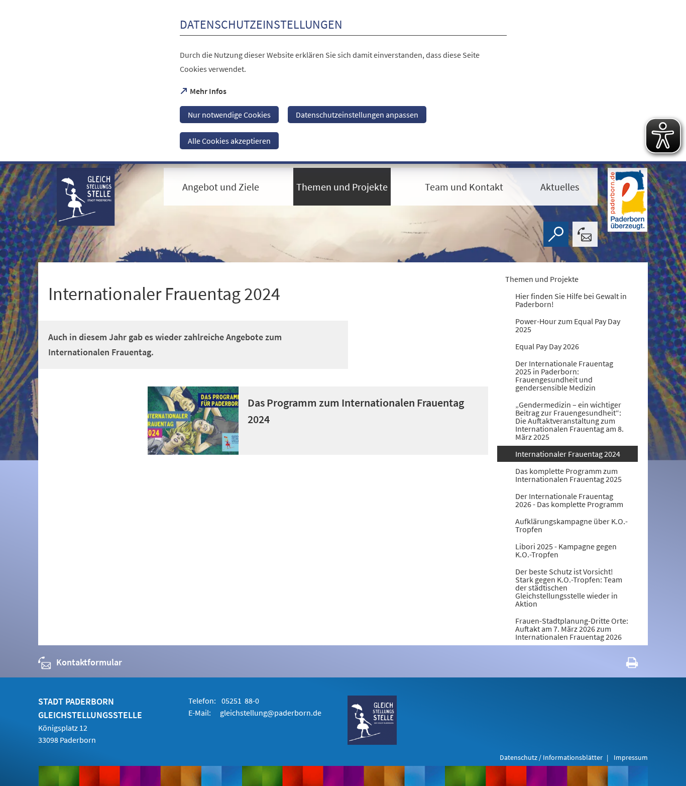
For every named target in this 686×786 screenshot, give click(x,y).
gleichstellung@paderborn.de (270, 713)
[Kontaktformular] (585, 234)
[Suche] (555, 234)
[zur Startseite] (96, 207)
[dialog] (343, 82)
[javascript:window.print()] (623, 664)
